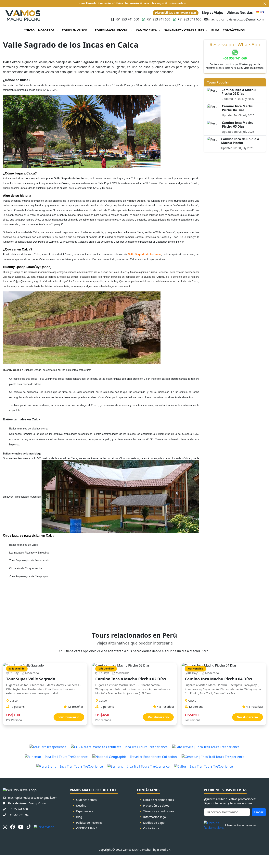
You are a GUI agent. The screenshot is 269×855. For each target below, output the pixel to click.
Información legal (155, 817)
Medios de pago (153, 822)
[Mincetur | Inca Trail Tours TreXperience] (56, 756)
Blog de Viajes (212, 12)
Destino (81, 805)
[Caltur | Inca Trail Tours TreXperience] (203, 766)
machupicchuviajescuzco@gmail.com (236, 19)
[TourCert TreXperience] (48, 746)
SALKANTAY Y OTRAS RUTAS (184, 30)
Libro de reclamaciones (158, 800)
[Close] (264, 3)
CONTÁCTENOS (234, 30)
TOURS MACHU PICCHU (111, 30)
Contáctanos (151, 828)
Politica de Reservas (89, 822)
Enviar (258, 812)
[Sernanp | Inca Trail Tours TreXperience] (139, 766)
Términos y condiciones (158, 811)
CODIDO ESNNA (86, 828)
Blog (79, 817)
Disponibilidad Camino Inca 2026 (175, 12)
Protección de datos (156, 805)
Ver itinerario (68, 717)
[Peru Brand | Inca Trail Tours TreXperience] (69, 766)
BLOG (215, 30)
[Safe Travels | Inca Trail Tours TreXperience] (205, 746)
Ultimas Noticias (239, 12)
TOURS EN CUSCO (74, 30)
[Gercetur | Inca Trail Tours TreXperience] (213, 756)
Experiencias (84, 811)
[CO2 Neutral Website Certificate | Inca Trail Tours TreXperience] (119, 746)
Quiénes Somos (86, 800)
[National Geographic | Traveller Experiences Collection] (134, 756)
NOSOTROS (46, 30)
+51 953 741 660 (127, 19)
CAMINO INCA (146, 30)
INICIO (29, 30)
